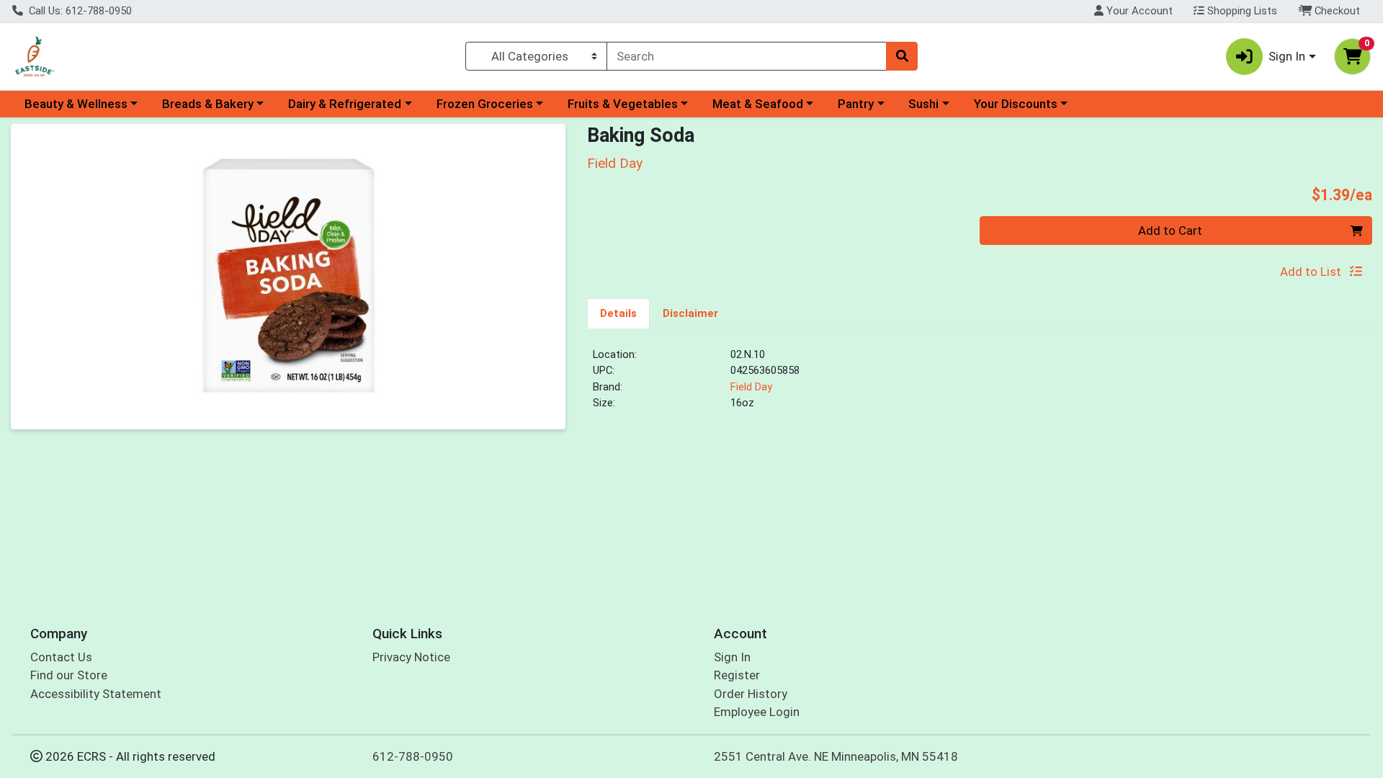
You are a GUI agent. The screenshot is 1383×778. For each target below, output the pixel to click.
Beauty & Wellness (75, 104)
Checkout (1336, 10)
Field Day (751, 386)
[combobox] (747, 56)
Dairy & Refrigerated (344, 104)
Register (737, 675)
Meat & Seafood (757, 104)
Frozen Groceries (485, 104)
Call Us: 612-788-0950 (79, 10)
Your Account (1138, 10)
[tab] (618, 312)
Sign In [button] (1286, 56)
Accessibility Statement (95, 694)
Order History (750, 694)
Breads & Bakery (208, 104)
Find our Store (68, 675)
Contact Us (61, 657)
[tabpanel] (979, 384)
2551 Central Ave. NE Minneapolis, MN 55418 (836, 756)
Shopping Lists (1240, 10)
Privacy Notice (411, 657)
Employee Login (757, 712)
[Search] (902, 56)
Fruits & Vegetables (623, 104)
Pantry (856, 104)
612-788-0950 (412, 756)
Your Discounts (1015, 104)
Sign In (732, 657)
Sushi (923, 104)
